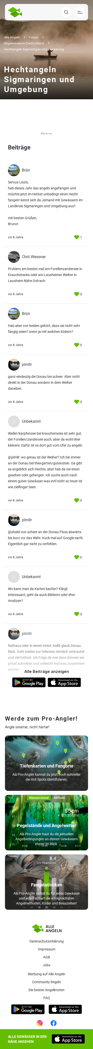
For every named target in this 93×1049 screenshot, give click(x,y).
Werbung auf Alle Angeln (46, 974)
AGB (46, 957)
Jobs (46, 965)
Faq (46, 998)
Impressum (46, 949)
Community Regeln (46, 982)
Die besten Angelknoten (46, 990)
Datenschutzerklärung (47, 941)
